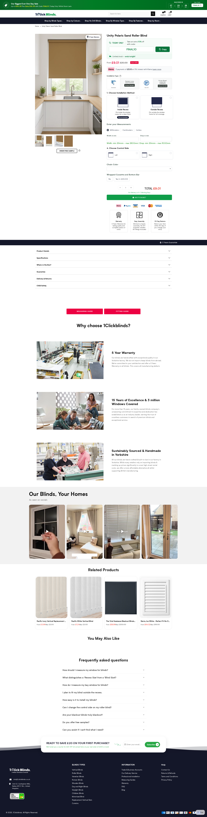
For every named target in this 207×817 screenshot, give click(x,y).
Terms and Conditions (169, 776)
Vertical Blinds (77, 770)
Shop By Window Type (115, 21)
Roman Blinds (77, 780)
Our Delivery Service (129, 773)
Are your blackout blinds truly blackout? (83, 714)
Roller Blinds (76, 773)
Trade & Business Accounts (132, 770)
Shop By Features (136, 21)
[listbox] (139, 169)
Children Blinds (78, 793)
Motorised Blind (78, 797)
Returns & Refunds (168, 773)
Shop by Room (153, 21)
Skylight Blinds (77, 790)
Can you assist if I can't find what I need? (83, 729)
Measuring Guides (128, 780)
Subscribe (152, 744)
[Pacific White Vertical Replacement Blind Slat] (155, 597)
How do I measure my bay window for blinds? (85, 685)
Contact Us (165, 770)
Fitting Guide (122, 311)
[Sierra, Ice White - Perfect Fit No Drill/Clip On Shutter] (121, 597)
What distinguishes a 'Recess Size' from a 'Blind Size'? (89, 677)
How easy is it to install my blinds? (80, 700)
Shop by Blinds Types (53, 21)
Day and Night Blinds (80, 786)
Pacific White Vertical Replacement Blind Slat (159, 621)
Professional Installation (131, 776)
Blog (123, 790)
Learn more (157, 69)
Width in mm (111, 136)
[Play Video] (47, 532)
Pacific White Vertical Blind (48, 621)
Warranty (125, 783)
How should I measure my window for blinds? (85, 670)
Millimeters (114, 130)
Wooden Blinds (78, 783)
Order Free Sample (66, 151)
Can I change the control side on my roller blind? (87, 707)
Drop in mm (144, 136)
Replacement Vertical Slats (82, 800)
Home (37, 26)
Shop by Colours (73, 21)
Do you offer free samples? (76, 722)
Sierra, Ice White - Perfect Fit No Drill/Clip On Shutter (127, 621)
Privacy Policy (166, 780)
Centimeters (128, 130)
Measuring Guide (85, 311)
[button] (169, 14)
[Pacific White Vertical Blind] (51, 597)
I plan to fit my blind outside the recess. (82, 692)
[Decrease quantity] (120, 188)
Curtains (75, 803)
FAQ (123, 786)
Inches (138, 130)
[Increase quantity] (131, 188)
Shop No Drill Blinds (93, 21)
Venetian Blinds (78, 776)
